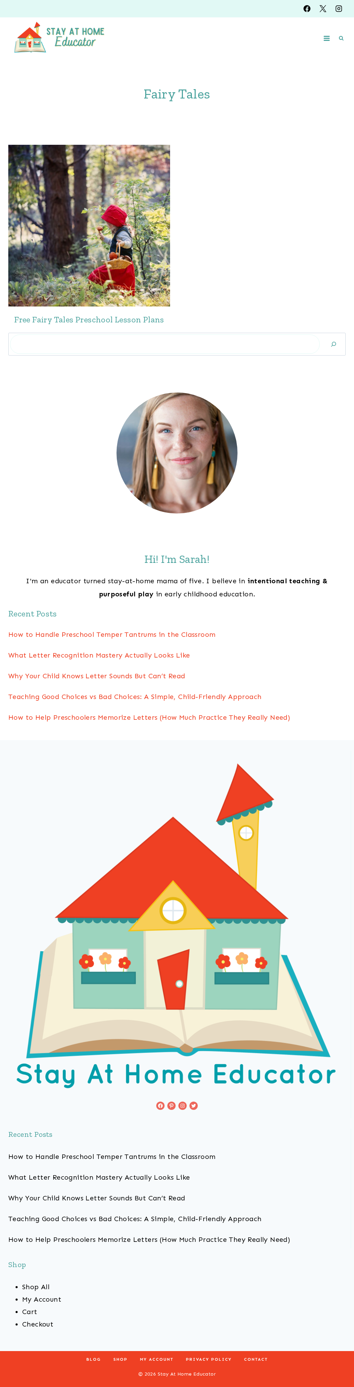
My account (157, 1359)
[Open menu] (326, 38)
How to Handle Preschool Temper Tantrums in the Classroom (111, 634)
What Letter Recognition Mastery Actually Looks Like (99, 655)
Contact (256, 1359)
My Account (41, 1299)
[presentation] (89, 225)
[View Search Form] (341, 38)
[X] (323, 9)
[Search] (333, 344)
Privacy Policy (209, 1359)
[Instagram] (339, 9)
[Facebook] (307, 9)
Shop (120, 1359)
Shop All (35, 1287)
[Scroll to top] (337, 1359)
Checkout (37, 1324)
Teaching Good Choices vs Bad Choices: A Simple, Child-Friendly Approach (134, 696)
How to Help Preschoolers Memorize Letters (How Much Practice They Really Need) (149, 717)
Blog (93, 1359)
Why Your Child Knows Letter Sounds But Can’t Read (96, 676)
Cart (29, 1312)
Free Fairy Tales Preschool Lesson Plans (89, 319)
